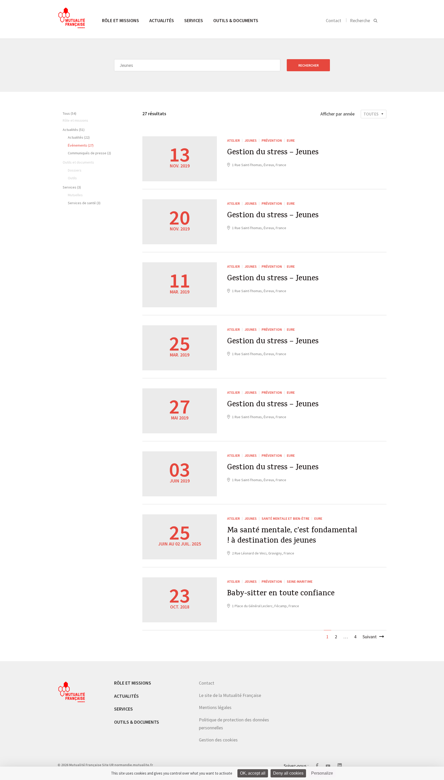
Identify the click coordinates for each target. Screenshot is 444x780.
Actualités (161, 20)
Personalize (322, 773)
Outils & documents (235, 20)
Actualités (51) (74, 129)
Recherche (360, 20)
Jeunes (251, 140)
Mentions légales (215, 707)
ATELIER (233, 140)
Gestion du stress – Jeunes (273, 153)
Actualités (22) (79, 137)
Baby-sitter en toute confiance (281, 594)
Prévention (272, 140)
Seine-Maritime (299, 581)
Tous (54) (69, 113)
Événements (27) (81, 145)
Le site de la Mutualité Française (230, 695)
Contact (333, 20)
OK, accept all (252, 773)
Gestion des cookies (218, 740)
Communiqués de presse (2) (89, 153)
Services (193, 20)
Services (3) (72, 187)
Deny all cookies (288, 773)
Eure (291, 140)
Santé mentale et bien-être (285, 518)
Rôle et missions (120, 20)
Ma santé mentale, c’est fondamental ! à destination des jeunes (292, 536)
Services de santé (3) (84, 203)
